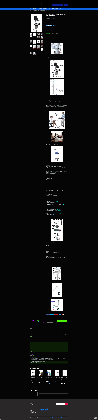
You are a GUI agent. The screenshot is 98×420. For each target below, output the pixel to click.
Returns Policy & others (33, 412)
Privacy (31, 410)
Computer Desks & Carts (46, 8)
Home (31, 8)
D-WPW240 (59, 210)
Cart (66, 4)
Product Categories (32, 404)
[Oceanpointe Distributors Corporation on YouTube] (47, 410)
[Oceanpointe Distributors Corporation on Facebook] (42, 410)
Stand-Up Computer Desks (36, 10)
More (61, 8)
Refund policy (32, 413)
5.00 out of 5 (38, 320)
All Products (39, 8)
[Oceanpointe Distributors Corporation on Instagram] (45, 410)
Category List (34, 8)
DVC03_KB (58, 209)
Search (31, 403)
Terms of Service (32, 411)
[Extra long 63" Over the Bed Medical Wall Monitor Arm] (57, 296)
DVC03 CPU (54, 214)
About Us (31, 405)
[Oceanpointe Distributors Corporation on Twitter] (40, 410)
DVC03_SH (59, 213)
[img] (32, 334)
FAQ (30, 414)
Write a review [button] (62, 320)
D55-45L (63, 204)
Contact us (47, 242)
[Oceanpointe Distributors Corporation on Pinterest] (43, 410)
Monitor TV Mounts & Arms (55, 8)
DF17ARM (56, 202)
